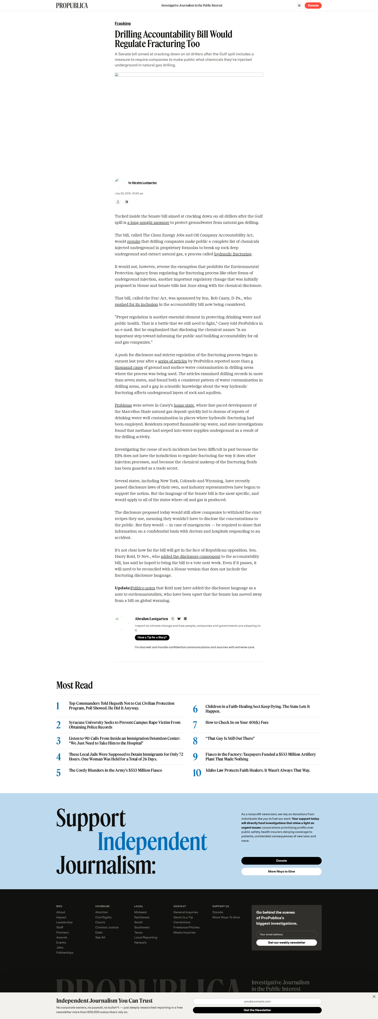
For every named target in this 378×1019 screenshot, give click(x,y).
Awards (61, 937)
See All (100, 937)
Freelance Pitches (186, 927)
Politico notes (143, 587)
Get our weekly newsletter (286, 943)
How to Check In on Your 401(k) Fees (237, 722)
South (138, 922)
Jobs (59, 947)
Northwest (141, 917)
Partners (62, 933)
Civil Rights (103, 917)
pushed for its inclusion (136, 304)
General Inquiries (185, 912)
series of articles (172, 360)
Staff (59, 927)
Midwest (140, 912)
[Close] (374, 996)
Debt (99, 933)
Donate (313, 5)
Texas (138, 933)
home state (184, 405)
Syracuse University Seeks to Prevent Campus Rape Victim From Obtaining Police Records (125, 725)
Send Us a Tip (183, 917)
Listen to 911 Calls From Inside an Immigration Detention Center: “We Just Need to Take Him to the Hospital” (124, 740)
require (133, 241)
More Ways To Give (226, 917)
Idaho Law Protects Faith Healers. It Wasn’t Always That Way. (258, 770)
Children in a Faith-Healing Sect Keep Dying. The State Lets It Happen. (258, 709)
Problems (123, 405)
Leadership (64, 922)
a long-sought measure (148, 222)
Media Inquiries (184, 933)
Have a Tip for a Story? (152, 637)
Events (61, 943)
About (60, 912)
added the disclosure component (190, 556)
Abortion (101, 912)
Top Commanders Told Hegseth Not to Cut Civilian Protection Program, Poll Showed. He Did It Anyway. (121, 705)
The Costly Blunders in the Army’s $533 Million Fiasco (115, 770)
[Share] (118, 202)
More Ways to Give (281, 871)
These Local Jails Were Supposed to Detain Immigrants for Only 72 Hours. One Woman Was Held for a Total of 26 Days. (126, 756)
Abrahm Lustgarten (144, 183)
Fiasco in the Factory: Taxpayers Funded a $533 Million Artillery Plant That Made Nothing (261, 756)
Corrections (182, 922)
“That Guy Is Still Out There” (230, 738)
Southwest (142, 927)
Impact (61, 917)
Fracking (123, 23)
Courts (100, 922)
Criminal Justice (107, 927)
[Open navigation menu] (299, 5)
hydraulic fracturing (232, 253)
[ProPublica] (72, 5)
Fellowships (64, 953)
